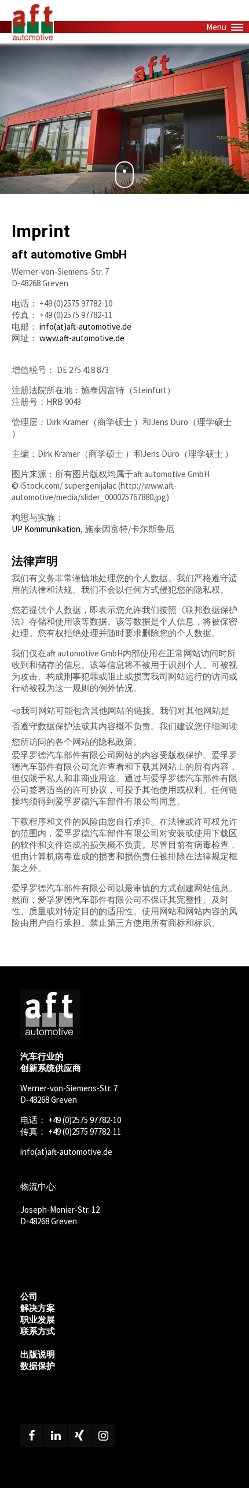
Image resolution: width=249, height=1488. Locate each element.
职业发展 (37, 1319)
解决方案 (37, 1307)
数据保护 (37, 1365)
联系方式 (37, 1330)
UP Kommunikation (46, 528)
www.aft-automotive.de (81, 338)
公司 (29, 1296)
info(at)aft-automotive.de (85, 326)
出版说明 (37, 1354)
